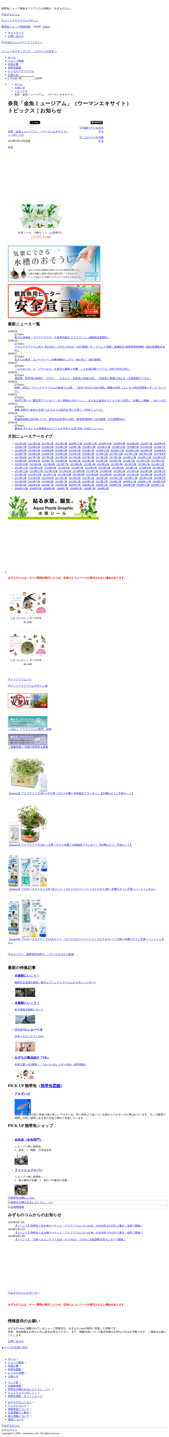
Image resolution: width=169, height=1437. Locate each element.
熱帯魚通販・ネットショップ (25, 1396)
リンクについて (17, 1405)
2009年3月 (102, 485)
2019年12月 (88, 447)
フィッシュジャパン (29, 1170)
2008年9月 (35, 488)
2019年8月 (146, 447)
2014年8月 (64, 467)
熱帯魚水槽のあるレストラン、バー (29, 1389)
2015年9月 (35, 464)
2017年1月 (115, 457)
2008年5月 (89, 488)
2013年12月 (21, 471)
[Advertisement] (32, 175)
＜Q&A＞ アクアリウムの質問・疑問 (29, 729)
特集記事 (13, 64)
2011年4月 (75, 478)
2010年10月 (145, 478)
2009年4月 (88, 485)
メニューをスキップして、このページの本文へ (29, 51)
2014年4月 (118, 467)
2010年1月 (115, 481)
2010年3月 (88, 481)
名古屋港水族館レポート (29, 1009)
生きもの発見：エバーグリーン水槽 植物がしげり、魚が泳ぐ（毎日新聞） (58, 359)
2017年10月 (145, 454)
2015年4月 (103, 464)
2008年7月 (62, 488)
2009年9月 (20, 485)
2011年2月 (102, 478)
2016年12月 (129, 457)
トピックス (21, 91)
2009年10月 (159, 481)
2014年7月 (77, 467)
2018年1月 (102, 454)
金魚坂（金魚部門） (29, 1139)
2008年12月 (143, 485)
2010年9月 (160, 478)
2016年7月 (47, 461)
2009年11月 (144, 481)
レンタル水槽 (16, 1372)
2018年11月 (117, 450)
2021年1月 (61, 443)
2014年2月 (145, 467)
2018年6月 (34, 454)
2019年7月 (160, 447)
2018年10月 (132, 450)
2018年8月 (160, 450)
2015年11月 (157, 461)
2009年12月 (129, 481)
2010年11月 (130, 478)
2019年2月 (75, 450)
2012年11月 (49, 474)
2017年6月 (47, 457)
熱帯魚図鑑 (14, 67)
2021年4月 (20, 443)
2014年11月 (21, 467)
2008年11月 (157, 485)
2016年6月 (61, 461)
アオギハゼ (22, 1093)
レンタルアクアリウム (21, 71)
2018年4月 (61, 454)
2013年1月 (20, 474)
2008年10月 (21, 488)
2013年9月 (65, 471)
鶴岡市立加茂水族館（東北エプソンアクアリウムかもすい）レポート (55, 982)
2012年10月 (64, 474)
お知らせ (13, 74)
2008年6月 (76, 488)
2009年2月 (115, 485)
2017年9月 (160, 454)
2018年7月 (20, 454)
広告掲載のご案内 (18, 1412)
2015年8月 (49, 464)
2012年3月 (146, 474)
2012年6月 (106, 474)
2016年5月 (75, 461)
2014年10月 (36, 467)
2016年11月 (144, 457)
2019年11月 (103, 447)
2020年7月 (146, 443)
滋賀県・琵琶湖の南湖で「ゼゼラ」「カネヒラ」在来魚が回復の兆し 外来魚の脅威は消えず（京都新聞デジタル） (83, 378)
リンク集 (13, 1382)
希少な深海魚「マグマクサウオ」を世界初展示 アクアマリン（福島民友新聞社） (62, 337)
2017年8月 (20, 457)
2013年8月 (78, 471)
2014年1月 (158, 467)
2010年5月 (61, 481)
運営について (16, 1419)
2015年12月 (143, 461)
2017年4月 (75, 457)
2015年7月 (62, 464)
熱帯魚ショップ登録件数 (15, 26)
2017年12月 (115, 454)
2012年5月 (119, 474)
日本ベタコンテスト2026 (29, 1036)
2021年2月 (47, 443)
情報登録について (18, 1409)
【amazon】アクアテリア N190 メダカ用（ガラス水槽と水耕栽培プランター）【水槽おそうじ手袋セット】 (71, 793)
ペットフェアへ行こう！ (22, 1392)
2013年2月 (160, 471)
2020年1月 (75, 447)
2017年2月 (102, 457)
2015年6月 (76, 464)
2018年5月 (47, 454)
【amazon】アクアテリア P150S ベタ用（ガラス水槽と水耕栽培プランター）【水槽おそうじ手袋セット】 (70, 844)
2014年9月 (50, 467)
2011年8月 (47, 478)
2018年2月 (88, 454)
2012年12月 (34, 474)
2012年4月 (133, 474)
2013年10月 (50, 471)
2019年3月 (61, 450)
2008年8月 (49, 488)
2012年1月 (20, 478)
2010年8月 (20, 481)
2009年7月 (47, 485)
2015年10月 (21, 464)
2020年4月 (34, 447)
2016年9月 (20, 461)
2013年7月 (92, 471)
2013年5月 (119, 471)
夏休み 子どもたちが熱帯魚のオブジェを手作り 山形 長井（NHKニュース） (59, 428)
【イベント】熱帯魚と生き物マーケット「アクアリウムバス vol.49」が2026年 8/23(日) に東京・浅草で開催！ (79, 1225)
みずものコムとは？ (20, 1402)
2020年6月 (160, 443)
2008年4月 (103, 488)
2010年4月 (75, 481)
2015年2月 (130, 464)
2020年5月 (20, 447)
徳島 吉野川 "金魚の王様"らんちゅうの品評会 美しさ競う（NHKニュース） (59, 409)
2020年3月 (47, 447)
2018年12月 (102, 450)
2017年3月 (88, 457)
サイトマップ (16, 32)
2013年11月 (36, 471)
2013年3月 (146, 471)
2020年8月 (133, 443)
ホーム (12, 57)
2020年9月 (119, 443)
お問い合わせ (16, 36)
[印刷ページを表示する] (92, 131)
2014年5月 (104, 467)
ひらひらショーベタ (29, 1029)
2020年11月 (90, 443)
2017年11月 (130, 454)
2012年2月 (160, 474)
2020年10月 (105, 443)
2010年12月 (115, 478)
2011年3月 (88, 478)
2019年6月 (20, 450)
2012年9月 (78, 474)
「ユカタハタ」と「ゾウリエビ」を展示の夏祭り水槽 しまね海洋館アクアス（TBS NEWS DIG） (73, 369)
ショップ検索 (16, 60)
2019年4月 (47, 450)
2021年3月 (34, 443)
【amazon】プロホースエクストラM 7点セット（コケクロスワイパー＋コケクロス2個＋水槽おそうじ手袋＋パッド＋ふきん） (82, 889)
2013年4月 (133, 471)
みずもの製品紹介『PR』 (32, 1057)
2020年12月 (75, 443)
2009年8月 (34, 485)
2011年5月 (61, 478)
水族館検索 (14, 1385)
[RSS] (46, 26)
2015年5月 (89, 464)
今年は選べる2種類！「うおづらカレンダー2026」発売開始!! (50, 1064)
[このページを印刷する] (92, 140)
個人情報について (18, 1416)
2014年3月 (131, 467)
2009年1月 (129, 485)
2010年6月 (47, 481)
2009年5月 (75, 485)
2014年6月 (91, 467)
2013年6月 (106, 471)
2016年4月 (88, 461)
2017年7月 (34, 457)
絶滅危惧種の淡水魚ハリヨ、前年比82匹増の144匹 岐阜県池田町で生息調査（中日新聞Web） (70, 419)
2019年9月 (133, 447)
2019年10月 (118, 447)
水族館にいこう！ (27, 975)
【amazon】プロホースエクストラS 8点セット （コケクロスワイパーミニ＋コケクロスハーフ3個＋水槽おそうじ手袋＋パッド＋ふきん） (86, 941)
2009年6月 (61, 485)
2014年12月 (157, 464)
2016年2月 (115, 461)
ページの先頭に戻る (16, 1347)
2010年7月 (34, 481)
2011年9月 (34, 478)
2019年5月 (34, 450)
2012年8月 (92, 474)
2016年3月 (102, 461)
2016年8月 (34, 461)
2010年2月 (102, 481)
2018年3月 (75, 454)
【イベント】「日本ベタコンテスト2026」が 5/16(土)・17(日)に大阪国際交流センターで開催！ (70, 1239)
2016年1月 (129, 461)
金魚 (10, 147)
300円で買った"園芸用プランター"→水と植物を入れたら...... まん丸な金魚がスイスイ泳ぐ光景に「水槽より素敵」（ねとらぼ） (91, 400)
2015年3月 (116, 464)
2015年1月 (144, 464)
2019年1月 (88, 450)
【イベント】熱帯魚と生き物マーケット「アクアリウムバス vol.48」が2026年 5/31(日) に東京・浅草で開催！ (79, 1232)
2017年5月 (61, 457)
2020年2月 (61, 447)
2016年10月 (159, 457)
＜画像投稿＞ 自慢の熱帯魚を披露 (28, 747)
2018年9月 (146, 450)
